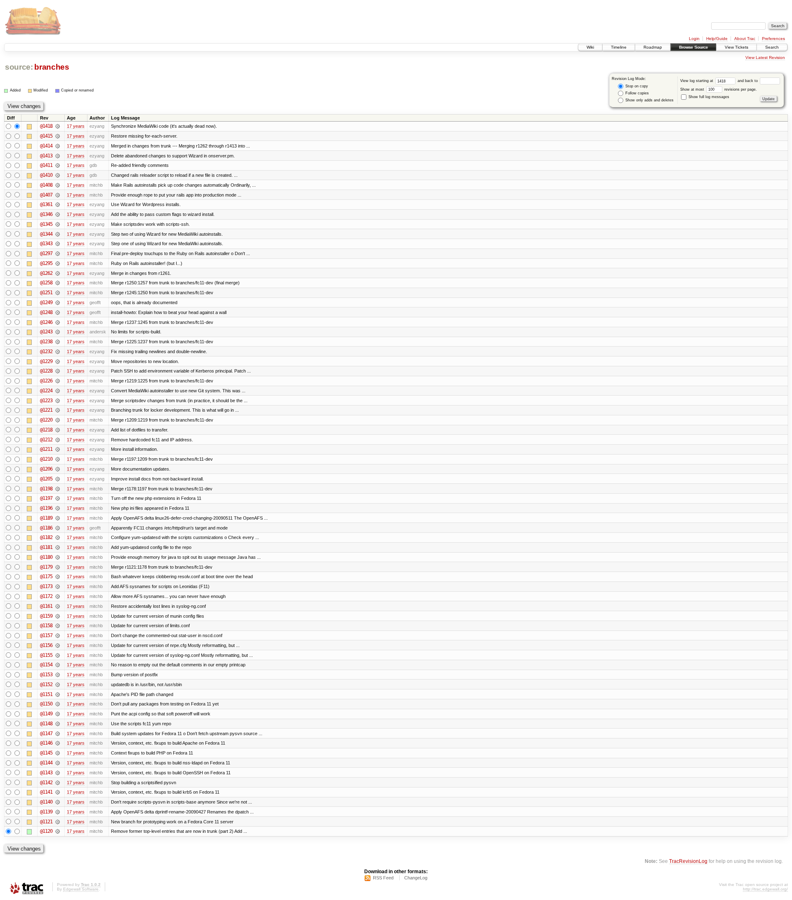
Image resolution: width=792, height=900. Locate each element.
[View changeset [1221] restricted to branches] (57, 410)
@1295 (46, 263)
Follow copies (636, 93)
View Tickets (736, 47)
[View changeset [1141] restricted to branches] (57, 792)
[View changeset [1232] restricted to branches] (57, 351)
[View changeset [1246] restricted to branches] (57, 322)
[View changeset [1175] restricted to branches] (57, 576)
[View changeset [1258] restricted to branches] (57, 283)
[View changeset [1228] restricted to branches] (57, 371)
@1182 (46, 537)
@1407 (46, 195)
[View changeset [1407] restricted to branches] (57, 195)
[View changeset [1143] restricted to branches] (57, 773)
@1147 (46, 733)
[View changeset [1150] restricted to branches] (57, 704)
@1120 (46, 831)
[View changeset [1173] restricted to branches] (57, 586)
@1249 (46, 302)
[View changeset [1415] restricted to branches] (57, 136)
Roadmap (653, 47)
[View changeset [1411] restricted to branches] (57, 165)
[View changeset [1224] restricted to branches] (57, 391)
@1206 (46, 469)
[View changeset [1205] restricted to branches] (57, 479)
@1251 (46, 292)
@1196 (46, 508)
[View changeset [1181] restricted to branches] (57, 547)
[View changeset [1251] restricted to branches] (57, 292)
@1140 (46, 802)
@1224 (46, 391)
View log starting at (697, 81)
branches (51, 67)
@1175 (46, 576)
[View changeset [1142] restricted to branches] (57, 782)
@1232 (46, 351)
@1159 (46, 616)
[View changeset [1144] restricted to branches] (57, 763)
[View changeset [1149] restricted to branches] (57, 714)
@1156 (46, 645)
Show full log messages (708, 97)
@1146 (46, 743)
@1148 (46, 724)
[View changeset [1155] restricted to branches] (57, 655)
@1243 (46, 332)
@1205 (46, 479)
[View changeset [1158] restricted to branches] (57, 625)
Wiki (590, 47)
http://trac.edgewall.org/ (765, 889)
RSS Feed (383, 877)
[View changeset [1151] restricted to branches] (57, 694)
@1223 (46, 400)
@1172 (46, 596)
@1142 (46, 782)
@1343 (46, 243)
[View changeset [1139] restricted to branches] (57, 812)
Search (772, 47)
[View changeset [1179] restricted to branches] (57, 567)
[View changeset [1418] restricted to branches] (57, 126)
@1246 (46, 322)
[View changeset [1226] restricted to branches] (57, 381)
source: (19, 67)
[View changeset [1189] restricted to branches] (57, 518)
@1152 (46, 684)
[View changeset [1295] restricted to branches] (57, 263)
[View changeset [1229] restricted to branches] (57, 361)
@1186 (46, 528)
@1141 (46, 792)
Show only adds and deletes (649, 100)
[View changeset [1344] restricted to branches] (57, 234)
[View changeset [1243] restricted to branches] (57, 332)
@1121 (46, 822)
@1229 (46, 361)
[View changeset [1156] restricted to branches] (57, 645)
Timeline (619, 47)
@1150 (46, 704)
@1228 (46, 371)
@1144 (46, 763)
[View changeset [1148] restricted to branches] (57, 724)
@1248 (46, 312)
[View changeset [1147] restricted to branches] (57, 733)
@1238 (46, 342)
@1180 (46, 557)
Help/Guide (717, 38)
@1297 (46, 253)
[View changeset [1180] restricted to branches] (57, 557)
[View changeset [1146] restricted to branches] (57, 743)
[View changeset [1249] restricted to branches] (57, 302)
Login (694, 38)
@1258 (46, 283)
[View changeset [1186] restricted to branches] (57, 528)
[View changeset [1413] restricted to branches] (57, 156)
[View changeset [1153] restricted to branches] (57, 674)
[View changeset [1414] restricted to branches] (57, 146)
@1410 (46, 175)
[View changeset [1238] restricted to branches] (57, 342)
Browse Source (693, 47)
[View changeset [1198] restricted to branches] (57, 489)
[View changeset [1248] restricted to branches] (57, 312)
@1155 (46, 655)
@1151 (46, 694)
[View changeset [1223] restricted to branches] (57, 400)
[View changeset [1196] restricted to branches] (57, 508)
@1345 (46, 224)
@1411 (46, 165)
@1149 (46, 714)
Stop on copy (636, 86)
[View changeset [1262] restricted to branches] (57, 273)
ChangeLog (415, 877)
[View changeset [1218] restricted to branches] (57, 430)
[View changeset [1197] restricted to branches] (57, 498)
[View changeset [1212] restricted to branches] (57, 440)
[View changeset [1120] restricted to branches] (57, 831)
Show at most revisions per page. (718, 89)
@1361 (46, 204)
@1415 (46, 136)
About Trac (744, 38)
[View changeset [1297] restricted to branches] (57, 253)
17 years (76, 126)
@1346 (46, 214)
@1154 (46, 665)
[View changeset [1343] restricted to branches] (57, 243)
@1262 (46, 273)
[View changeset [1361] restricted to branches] (57, 204)
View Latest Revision (765, 57)
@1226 (46, 381)
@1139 (46, 812)
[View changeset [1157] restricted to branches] (57, 635)
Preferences (773, 38)
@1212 (46, 440)
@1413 (46, 156)
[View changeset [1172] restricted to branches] (57, 596)
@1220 (46, 420)
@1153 (46, 674)
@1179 (46, 567)
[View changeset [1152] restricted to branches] (57, 684)
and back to (748, 81)
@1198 (46, 489)
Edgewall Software (81, 889)
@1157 (46, 635)
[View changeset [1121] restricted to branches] (57, 822)
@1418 (46, 126)
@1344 (46, 234)
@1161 (46, 606)
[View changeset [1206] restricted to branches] (57, 469)
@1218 (46, 430)
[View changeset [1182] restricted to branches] (57, 537)
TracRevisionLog (688, 861)
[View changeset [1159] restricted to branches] (57, 616)
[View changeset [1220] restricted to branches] (57, 420)
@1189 (46, 518)
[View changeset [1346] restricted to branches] (57, 214)
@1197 (46, 498)
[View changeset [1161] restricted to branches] (57, 606)
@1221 (46, 410)
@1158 (46, 625)
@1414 (46, 146)
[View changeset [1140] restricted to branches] (57, 802)
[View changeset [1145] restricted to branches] (57, 753)
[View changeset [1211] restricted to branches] (57, 449)
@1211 (46, 449)
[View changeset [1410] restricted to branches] (57, 175)
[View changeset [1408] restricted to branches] (57, 185)
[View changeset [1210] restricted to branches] (57, 459)
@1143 (46, 773)
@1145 (46, 753)
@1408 (46, 185)
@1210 (46, 459)
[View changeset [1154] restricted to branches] (57, 665)
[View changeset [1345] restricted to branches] (57, 224)
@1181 (46, 547)
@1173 (46, 586)
